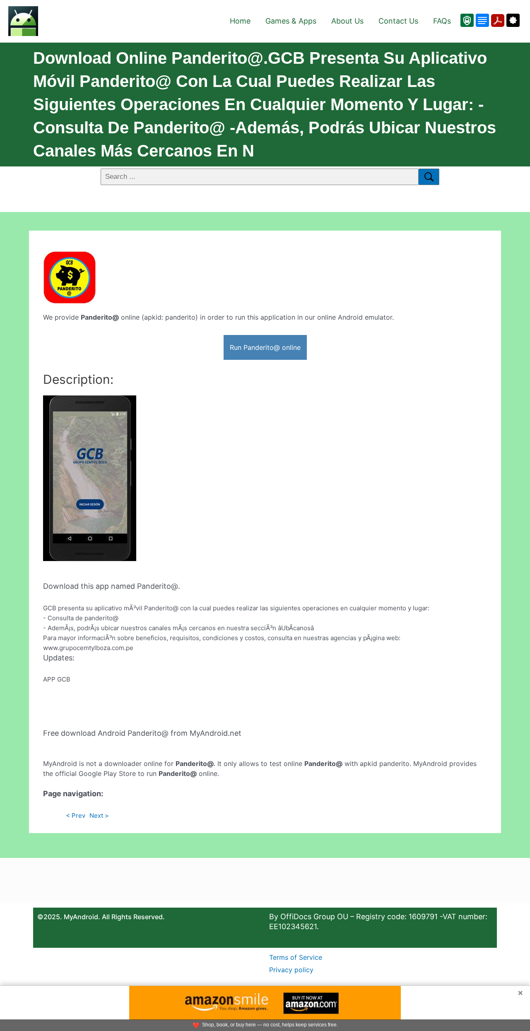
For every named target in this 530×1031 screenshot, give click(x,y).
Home (240, 21)
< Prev (75, 815)
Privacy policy (291, 970)
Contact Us (398, 21)
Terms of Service (295, 957)
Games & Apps (290, 21)
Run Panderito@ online (265, 347)
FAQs (442, 21)
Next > (99, 815)
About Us (347, 21)
